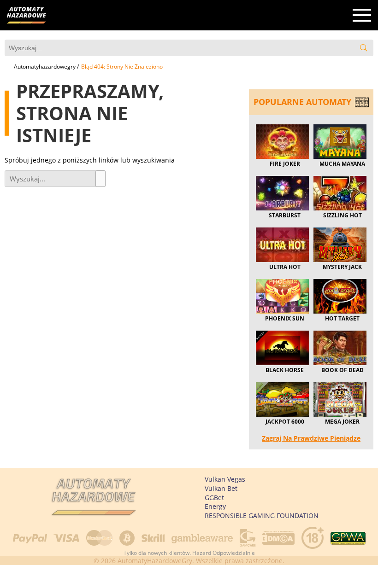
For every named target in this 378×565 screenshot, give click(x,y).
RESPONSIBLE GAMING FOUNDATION (262, 515)
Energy (215, 506)
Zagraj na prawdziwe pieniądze (311, 438)
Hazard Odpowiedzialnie (223, 553)
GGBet (214, 497)
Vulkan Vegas (225, 479)
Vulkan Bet (221, 488)
